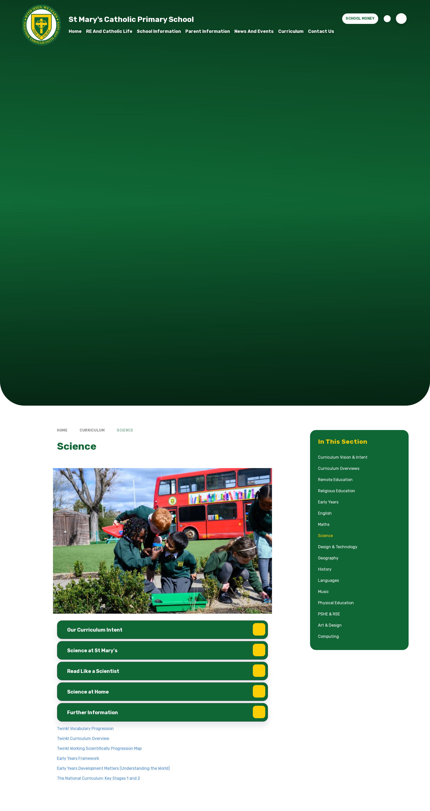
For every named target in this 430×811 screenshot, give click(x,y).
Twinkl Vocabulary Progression (85, 728)
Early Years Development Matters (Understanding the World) (113, 768)
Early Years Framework (78, 758)
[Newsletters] (387, 18)
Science (125, 430)
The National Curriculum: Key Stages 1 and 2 (98, 778)
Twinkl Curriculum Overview (83, 738)
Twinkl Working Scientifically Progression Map (99, 748)
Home (62, 430)
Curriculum (92, 430)
